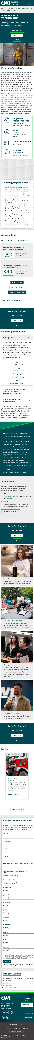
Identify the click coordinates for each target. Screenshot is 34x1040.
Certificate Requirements (22, 271)
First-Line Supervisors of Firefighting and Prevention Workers (14, 391)
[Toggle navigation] (29, 3)
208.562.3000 (4, 1006)
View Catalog (17, 282)
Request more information (11, 496)
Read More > (26, 465)
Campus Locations (6, 1008)
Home (3, 8)
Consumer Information (16, 1032)
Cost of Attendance (17, 292)
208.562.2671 (7, 986)
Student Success (14, 754)
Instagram (8, 1012)
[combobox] (16, 875)
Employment (29, 1013)
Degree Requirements (21, 253)
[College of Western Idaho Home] (9, 3)
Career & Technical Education (23, 8)
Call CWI (27, 1009)
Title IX (21, 1025)
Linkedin (12, 1012)
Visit (17, 39)
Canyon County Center (20, 155)
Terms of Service (19, 965)
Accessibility (13, 1025)
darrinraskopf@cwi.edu (9, 987)
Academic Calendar (10, 511)
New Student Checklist (12, 516)
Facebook (3, 1012)
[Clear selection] (32, 875)
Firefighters (8, 337)
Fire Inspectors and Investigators (12, 401)
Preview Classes (17, 287)
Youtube (8, 1017)
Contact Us (28, 1017)
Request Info (17, 30)
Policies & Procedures (13, 1028)
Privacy (24, 1028)
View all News (17, 809)
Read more (17, 794)
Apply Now (17, 35)
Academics (10, 8)
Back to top (2, 988)
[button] (31, 777)
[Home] (6, 998)
